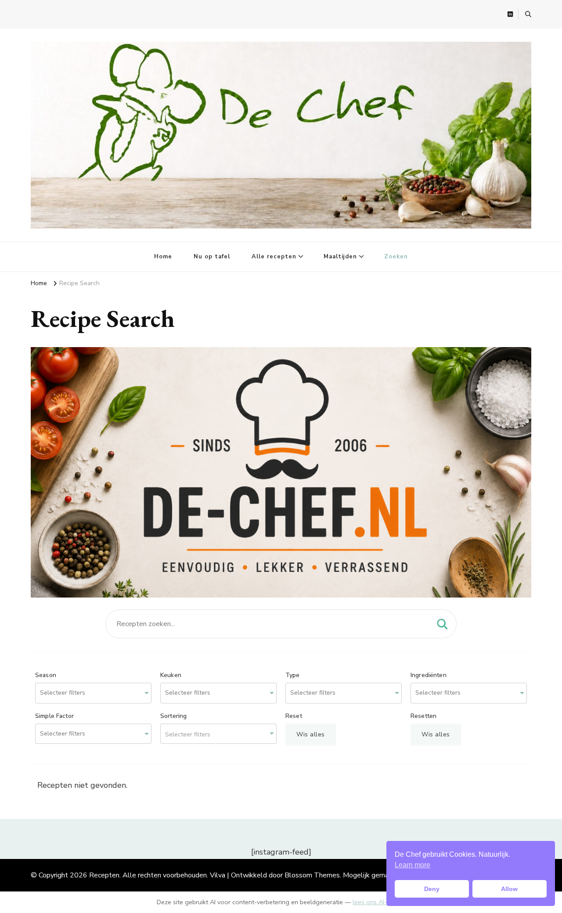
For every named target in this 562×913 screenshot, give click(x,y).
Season (45, 675)
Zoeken (396, 257)
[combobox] (93, 693)
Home (163, 257)
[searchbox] (74, 693)
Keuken (170, 675)
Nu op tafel (212, 257)
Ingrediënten (429, 675)
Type (292, 675)
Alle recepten (274, 257)
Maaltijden (340, 257)
